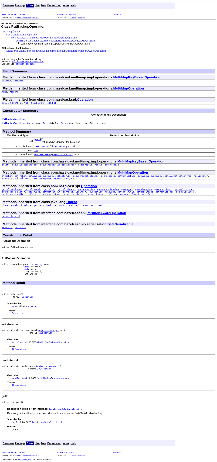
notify (63, 205)
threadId (18, 80)
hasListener (201, 176)
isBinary (7, 178)
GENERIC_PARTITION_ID (44, 103)
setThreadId (112, 165)
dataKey (6, 80)
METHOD (35, 17)
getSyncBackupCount (149, 176)
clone (5, 205)
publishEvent (22, 178)
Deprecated (54, 5)
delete (6, 165)
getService (33, 192)
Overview (8, 5)
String (30, 123)
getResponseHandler (13, 192)
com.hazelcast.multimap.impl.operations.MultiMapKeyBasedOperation (55, 40)
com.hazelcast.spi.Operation (22, 34)
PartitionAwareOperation (92, 50)
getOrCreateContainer (85, 176)
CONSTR (27, 17)
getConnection (86, 189)
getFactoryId (63, 176)
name (4, 92)
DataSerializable (15, 50)
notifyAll (75, 205)
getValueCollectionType (177, 176)
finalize (26, 205)
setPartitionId (164, 192)
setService (33, 194)
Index (66, 5)
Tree (43, 5)
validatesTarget (129, 194)
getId (37, 139)
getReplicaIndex (184, 189)
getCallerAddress (12, 189)
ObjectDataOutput (62, 154)
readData (110, 192)
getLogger (127, 189)
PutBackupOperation (13, 119)
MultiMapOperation (128, 88)
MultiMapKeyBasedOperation (28, 61)
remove (98, 165)
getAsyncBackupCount (41, 176)
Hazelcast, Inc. (25, 460)
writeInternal (42, 154)
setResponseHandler (13, 194)
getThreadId (85, 165)
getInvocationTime (108, 189)
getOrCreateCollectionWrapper (58, 165)
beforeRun (20, 176)
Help (73, 5)
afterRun (7, 176)
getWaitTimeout (51, 192)
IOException (45, 333)
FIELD (20, 17)
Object (71, 202)
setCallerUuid (126, 192)
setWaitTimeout (96, 194)
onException (95, 192)
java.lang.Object (11, 31)
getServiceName (126, 176)
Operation (85, 99)
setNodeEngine (145, 192)
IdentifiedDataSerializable (41, 50)
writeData (147, 194)
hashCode (51, 205)
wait (85, 205)
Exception (27, 297)
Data (45, 123)
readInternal (42, 146)
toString (112, 194)
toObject (69, 178)
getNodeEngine (143, 189)
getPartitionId (163, 189)
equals (14, 205)
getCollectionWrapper (24, 165)
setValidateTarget (74, 194)
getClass (39, 205)
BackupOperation (67, 50)
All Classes (117, 14)
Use (37, 5)
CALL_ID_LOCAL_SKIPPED (15, 103)
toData (58, 178)
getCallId (49, 189)
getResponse (108, 176)
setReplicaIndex (185, 192)
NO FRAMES (71, 14)
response (15, 92)
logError (81, 192)
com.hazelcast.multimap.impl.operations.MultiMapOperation (44, 37)
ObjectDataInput (60, 146)
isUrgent (68, 192)
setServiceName (51, 194)
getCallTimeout (67, 189)
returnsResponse (41, 178)
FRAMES (60, 14)
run (36, 150)
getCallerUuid (33, 189)
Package (20, 5)
